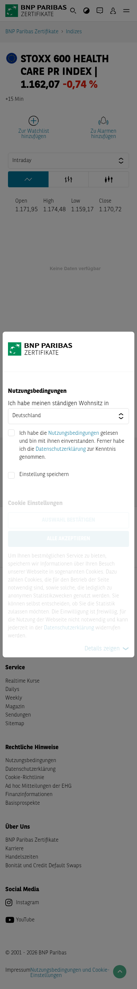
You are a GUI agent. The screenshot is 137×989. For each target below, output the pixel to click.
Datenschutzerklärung (61, 449)
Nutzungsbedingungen (73, 433)
